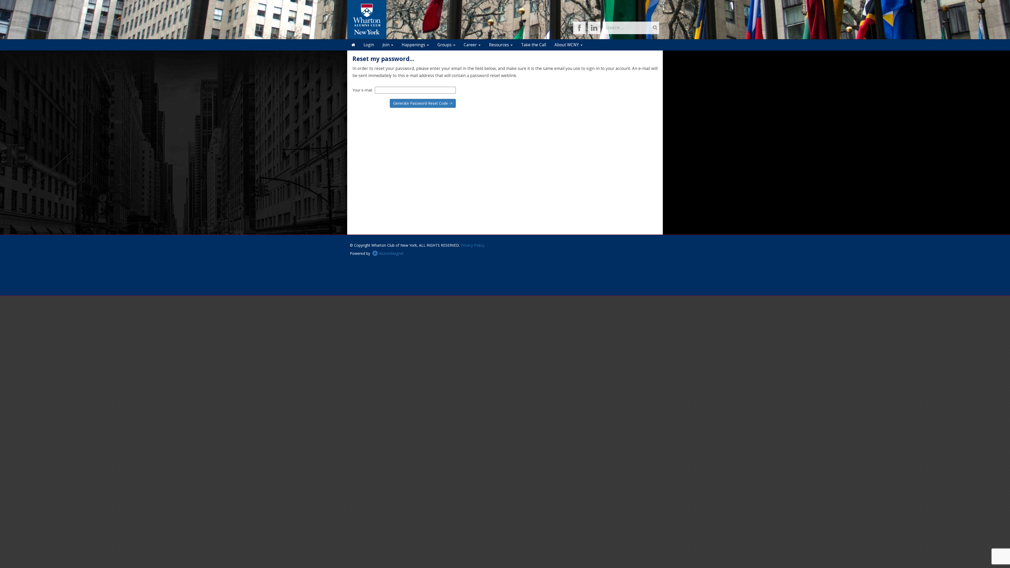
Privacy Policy (472, 245)
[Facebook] (579, 28)
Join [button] (386, 45)
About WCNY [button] (567, 45)
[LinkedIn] (594, 28)
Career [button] (471, 45)
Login (368, 45)
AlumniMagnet (391, 253)
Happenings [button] (414, 45)
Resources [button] (499, 45)
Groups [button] (445, 45)
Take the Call (533, 45)
